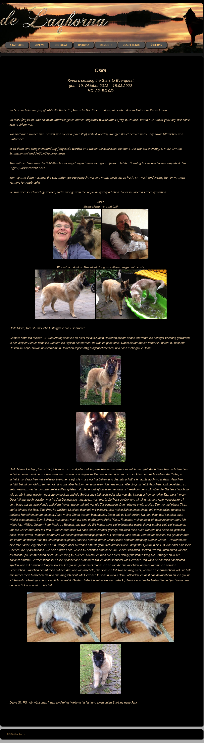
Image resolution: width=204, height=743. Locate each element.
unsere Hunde (131, 45)
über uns (156, 45)
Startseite (17, 45)
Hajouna (83, 45)
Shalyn (39, 45)
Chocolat (61, 45)
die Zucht (106, 45)
